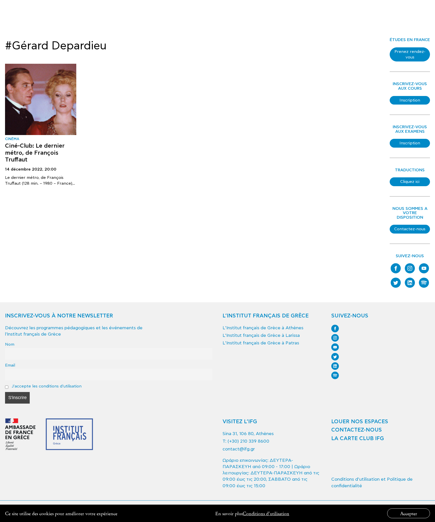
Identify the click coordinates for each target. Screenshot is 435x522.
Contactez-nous (409, 229)
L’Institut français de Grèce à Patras (261, 343)
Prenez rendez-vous (409, 54)
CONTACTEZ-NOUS (356, 430)
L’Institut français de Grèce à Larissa (261, 335)
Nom (9, 344)
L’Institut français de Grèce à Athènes (263, 328)
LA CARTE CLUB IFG (357, 438)
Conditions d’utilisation (266, 513)
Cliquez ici (409, 181)
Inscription (410, 100)
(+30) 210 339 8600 (248, 441)
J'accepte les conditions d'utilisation (46, 386)
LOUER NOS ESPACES (359, 421)
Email (10, 365)
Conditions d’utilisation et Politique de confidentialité (372, 482)
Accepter (408, 513)
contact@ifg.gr (239, 449)
